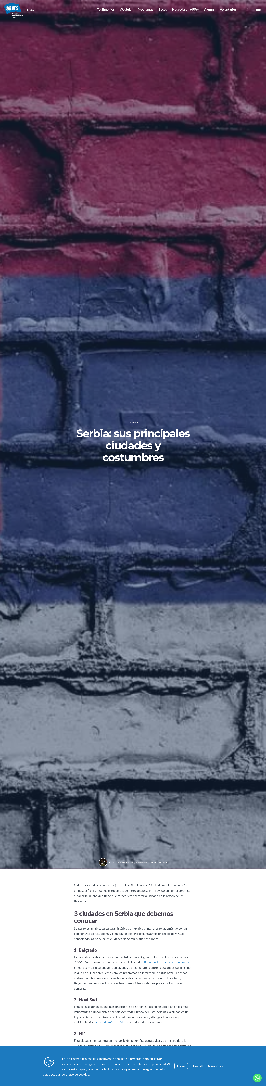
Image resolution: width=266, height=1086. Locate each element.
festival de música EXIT (109, 1022)
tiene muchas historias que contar (166, 962)
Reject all (198, 1066)
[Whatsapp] (257, 1078)
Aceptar (181, 1066)
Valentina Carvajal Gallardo (132, 862)
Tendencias (132, 422)
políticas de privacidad (151, 1064)
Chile (13, 10)
